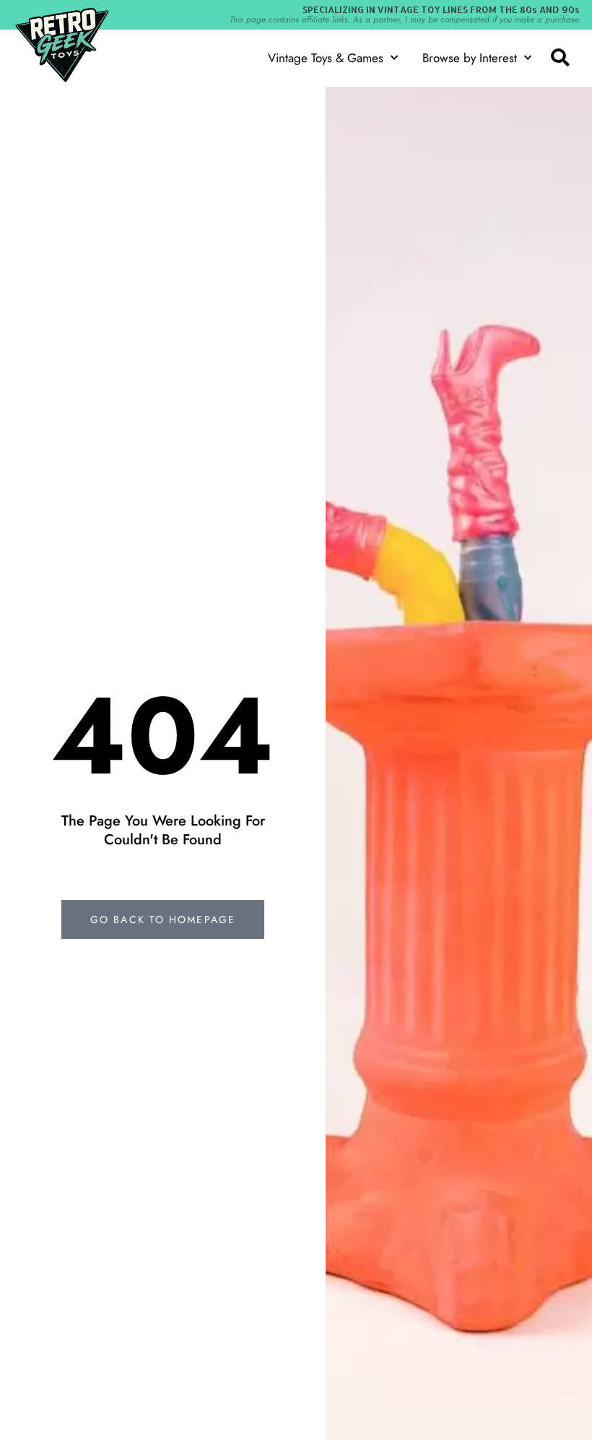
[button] (560, 57)
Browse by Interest (469, 58)
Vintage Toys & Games (325, 58)
